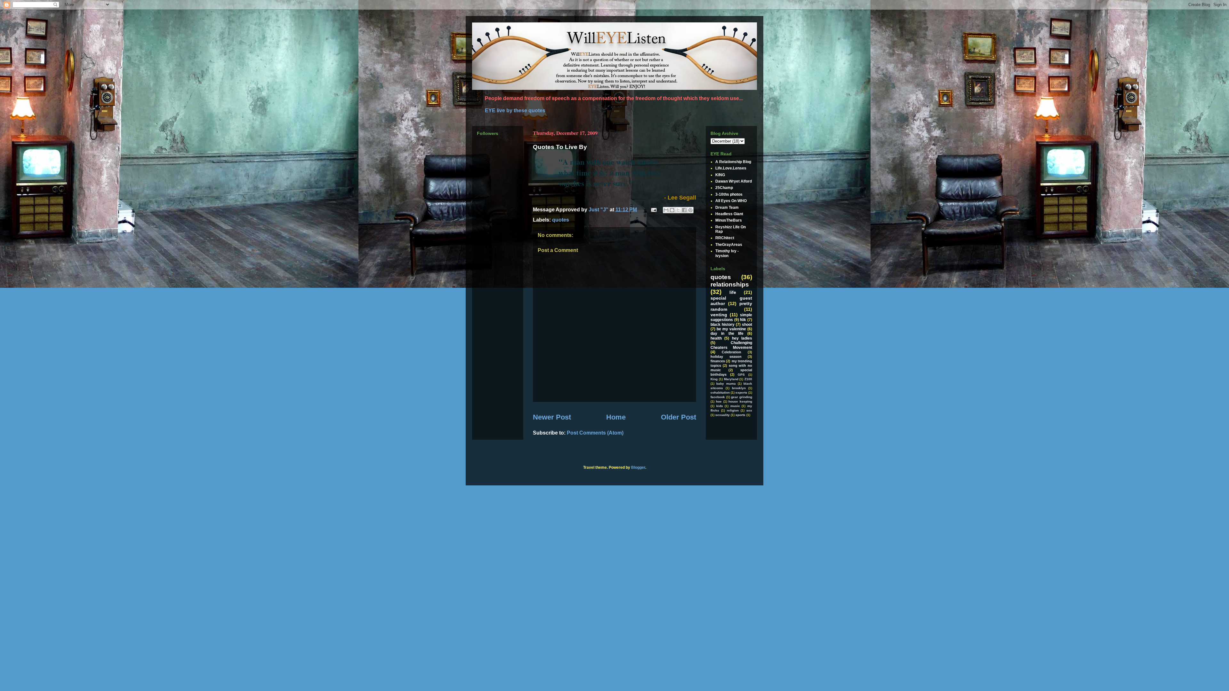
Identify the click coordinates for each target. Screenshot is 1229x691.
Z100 (748, 379)
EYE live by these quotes (515, 110)
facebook (718, 397)
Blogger (638, 467)
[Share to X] (678, 210)
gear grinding (741, 397)
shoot (747, 324)
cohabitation (720, 392)
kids (719, 406)
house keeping (740, 401)
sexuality (722, 415)
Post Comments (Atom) (595, 433)
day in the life (727, 333)
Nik (743, 320)
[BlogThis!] (672, 210)
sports (740, 415)
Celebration (731, 352)
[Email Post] (653, 209)
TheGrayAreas (728, 244)
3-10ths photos (729, 194)
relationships (730, 284)
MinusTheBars (728, 220)
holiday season (726, 356)
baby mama (725, 383)
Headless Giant (729, 214)
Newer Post (552, 417)
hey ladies (742, 338)
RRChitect (724, 238)
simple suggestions (731, 317)
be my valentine (731, 329)
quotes (560, 220)
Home (616, 417)
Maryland (731, 379)
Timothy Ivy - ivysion (727, 253)
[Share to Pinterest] (690, 210)
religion (733, 410)
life (732, 292)
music (735, 406)
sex (749, 410)
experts (741, 392)
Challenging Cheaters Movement (731, 345)
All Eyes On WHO (731, 201)
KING (720, 175)
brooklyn (739, 388)
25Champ (724, 187)
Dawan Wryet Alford (733, 181)
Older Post (678, 417)
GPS (741, 374)
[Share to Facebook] (684, 210)
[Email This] (666, 210)
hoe (719, 401)
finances (718, 361)
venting (719, 314)
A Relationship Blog (733, 162)
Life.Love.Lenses (730, 168)
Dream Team (727, 207)
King (714, 379)
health (716, 338)
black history (723, 324)
